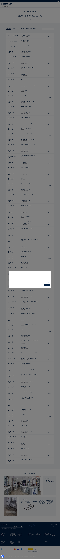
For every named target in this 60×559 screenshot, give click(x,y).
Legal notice (12, 282)
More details (48, 282)
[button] (2, 556)
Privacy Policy (37, 278)
